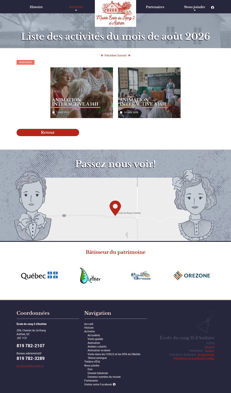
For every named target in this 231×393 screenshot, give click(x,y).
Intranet (209, 347)
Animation (94, 343)
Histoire (36, 7)
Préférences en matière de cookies (193, 358)
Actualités (94, 335)
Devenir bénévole (98, 373)
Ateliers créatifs (97, 346)
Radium (209, 350)
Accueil (88, 324)
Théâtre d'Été (92, 361)
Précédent (110, 55)
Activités (76, 7)
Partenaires (155, 7)
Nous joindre (194, 7)
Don (90, 369)
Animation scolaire (99, 350)
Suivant (122, 55)
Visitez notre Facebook (98, 384)
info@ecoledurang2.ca (30, 366)
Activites (89, 331)
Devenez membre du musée (104, 377)
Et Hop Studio (206, 354)
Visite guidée (95, 339)
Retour (48, 132)
